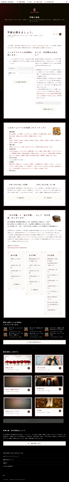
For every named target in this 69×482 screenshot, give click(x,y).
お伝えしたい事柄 (28, 164)
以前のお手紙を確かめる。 (35, 342)
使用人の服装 (52, 153)
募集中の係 (12, 164)
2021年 (57, 140)
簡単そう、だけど (49, 164)
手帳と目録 (39, 1)
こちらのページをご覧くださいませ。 (40, 45)
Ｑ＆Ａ (40, 136)
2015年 (26, 140)
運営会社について (9, 459)
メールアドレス (11, 68)
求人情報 (39, 410)
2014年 (21, 140)
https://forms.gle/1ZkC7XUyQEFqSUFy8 (17, 247)
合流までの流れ (19, 166)
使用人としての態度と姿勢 (39, 134)
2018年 (41, 140)
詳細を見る (21, 197)
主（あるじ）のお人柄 (48, 166)
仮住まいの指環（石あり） (13, 389)
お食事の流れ (30, 151)
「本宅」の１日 (37, 166)
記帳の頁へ (17, 284)
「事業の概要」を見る (35, 443)
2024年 (20, 142)
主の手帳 (67, 2)
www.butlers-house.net (17, 479)
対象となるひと (35, 153)
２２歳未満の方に (38, 164)
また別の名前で (16, 168)
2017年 (36, 140)
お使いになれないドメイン (28, 146)
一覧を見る (49, 197)
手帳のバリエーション (14, 146)
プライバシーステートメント (12, 456)
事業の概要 (22, 1)
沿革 (30, 1)
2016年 (31, 140)
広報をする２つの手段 (21, 136)
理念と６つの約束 (38, 168)
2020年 (52, 140)
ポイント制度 (39, 151)
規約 (6, 463)
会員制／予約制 (25, 155)
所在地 (17, 155)
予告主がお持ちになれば (42, 146)
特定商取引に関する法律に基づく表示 (14, 453)
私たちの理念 (12, 134)
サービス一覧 (22, 151)
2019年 (47, 140)
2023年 (15, 142)
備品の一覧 (49, 155)
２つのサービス (28, 134)
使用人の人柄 (9, 367)
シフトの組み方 (28, 166)
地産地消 (42, 155)
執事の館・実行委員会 (8, 1)
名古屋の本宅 (50, 1)
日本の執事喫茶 (9, 466)
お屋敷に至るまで (33, 136)
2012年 (11, 140)
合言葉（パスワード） (12, 73)
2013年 (16, 140)
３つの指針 (20, 134)
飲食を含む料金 (26, 153)
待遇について (19, 164)
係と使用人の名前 (34, 155)
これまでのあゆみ (13, 151)
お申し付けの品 (41, 367)
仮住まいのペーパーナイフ (13, 411)
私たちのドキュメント (27, 168)
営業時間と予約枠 (16, 153)
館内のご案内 (47, 151)
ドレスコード (43, 153)
